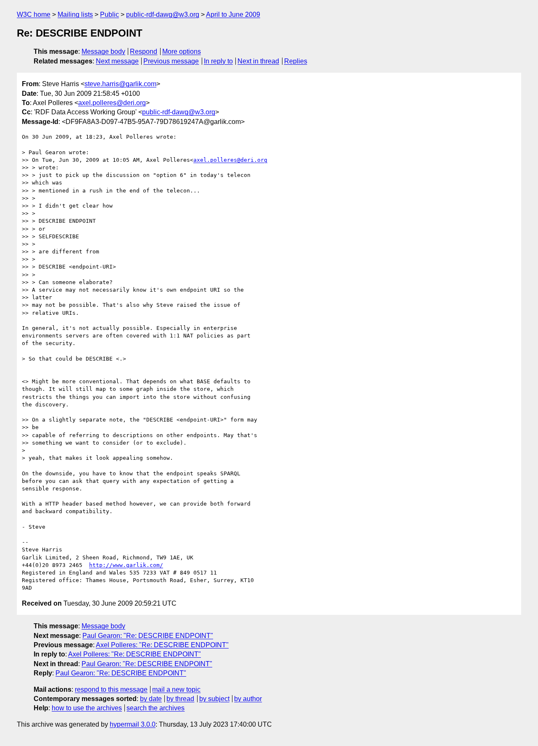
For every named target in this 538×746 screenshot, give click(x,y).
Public (109, 14)
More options (181, 51)
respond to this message (111, 689)
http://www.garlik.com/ (126, 565)
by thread (180, 698)
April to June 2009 (233, 14)
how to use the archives (87, 708)
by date (151, 698)
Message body (103, 51)
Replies (295, 61)
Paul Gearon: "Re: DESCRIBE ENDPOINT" (147, 635)
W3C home (33, 14)
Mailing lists (75, 14)
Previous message (171, 61)
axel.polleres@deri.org (112, 102)
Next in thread (258, 61)
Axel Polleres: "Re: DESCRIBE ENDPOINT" (162, 644)
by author (248, 698)
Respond (143, 51)
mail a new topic (176, 689)
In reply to (218, 61)
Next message (117, 61)
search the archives (156, 708)
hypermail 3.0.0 (133, 724)
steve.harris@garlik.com (120, 83)
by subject (214, 698)
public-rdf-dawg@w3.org (162, 14)
